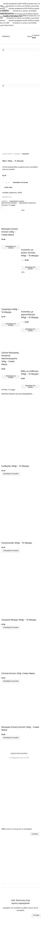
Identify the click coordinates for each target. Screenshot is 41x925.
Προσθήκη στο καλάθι (20, 182)
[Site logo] (20, 36)
